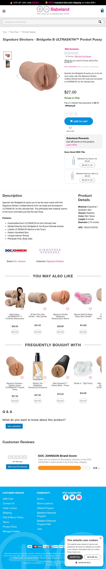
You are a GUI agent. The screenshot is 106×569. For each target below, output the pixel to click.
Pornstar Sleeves (28, 32)
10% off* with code (24, 2)
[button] (3, 11)
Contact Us (8, 503)
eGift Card (8, 498)
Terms (6, 522)
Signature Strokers (55, 261)
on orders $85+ (70, 2)
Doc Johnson (19, 261)
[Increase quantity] (75, 113)
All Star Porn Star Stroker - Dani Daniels (38, 315)
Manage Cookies (11, 531)
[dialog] (84, 551)
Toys (5, 32)
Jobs (39, 528)
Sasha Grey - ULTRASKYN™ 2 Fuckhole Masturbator (15, 316)
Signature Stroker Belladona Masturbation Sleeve (60, 316)
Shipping (7, 512)
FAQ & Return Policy (13, 517)
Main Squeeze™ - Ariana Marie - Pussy (60, 384)
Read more (76, 552)
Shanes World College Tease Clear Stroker (83, 315)
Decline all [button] (92, 557)
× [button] (100, 538)
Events (40, 498)
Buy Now (15, 332)
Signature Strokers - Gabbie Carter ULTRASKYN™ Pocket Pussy (15, 386)
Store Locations (45, 503)
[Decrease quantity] (66, 113)
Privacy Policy (10, 526)
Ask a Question (70, 67)
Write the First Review (83, 56)
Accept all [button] (75, 557)
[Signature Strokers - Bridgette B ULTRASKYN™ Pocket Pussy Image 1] (38, 76)
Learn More (71, 145)
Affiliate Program (45, 508)
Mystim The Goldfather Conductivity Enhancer (37, 385)
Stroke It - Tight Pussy (83, 383)
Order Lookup (10, 508)
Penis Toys (14, 32)
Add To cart (80, 121)
